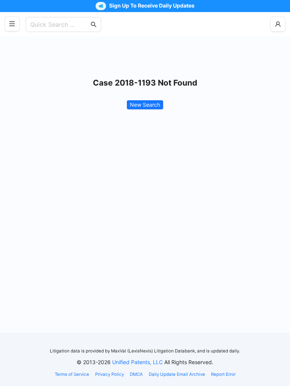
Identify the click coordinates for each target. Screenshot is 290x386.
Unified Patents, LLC (137, 362)
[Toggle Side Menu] (12, 23)
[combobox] (59, 24)
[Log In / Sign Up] (277, 24)
